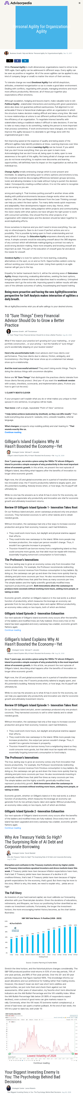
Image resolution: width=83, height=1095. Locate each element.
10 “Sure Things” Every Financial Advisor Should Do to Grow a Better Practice (34, 335)
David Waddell (30, 853)
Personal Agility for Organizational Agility (48, 53)
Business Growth (16, 53)
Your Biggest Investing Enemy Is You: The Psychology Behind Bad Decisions (34, 1092)
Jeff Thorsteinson (31, 331)
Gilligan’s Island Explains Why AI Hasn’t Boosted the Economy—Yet (30, 455)
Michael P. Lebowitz (32, 452)
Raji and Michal (27, 53)
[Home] (18, 3)
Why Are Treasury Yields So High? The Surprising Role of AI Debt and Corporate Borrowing (39, 857)
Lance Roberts (30, 1088)
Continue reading (13, 432)
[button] (9, 60)
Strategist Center (18, 452)
